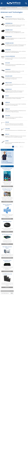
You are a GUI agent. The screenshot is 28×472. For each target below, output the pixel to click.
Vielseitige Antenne (7, 221)
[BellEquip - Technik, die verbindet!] (13, 3)
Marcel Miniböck (10, 156)
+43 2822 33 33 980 (4, 161)
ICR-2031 (7, 244)
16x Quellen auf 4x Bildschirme (7, 261)
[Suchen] (26, 3)
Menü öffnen (2, 3)
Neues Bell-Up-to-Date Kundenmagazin (7, 169)
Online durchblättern (7, 186)
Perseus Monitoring (7, 218)
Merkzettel (24, 7)
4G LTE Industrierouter (7, 234)
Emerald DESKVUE (7, 271)
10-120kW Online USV (7, 274)
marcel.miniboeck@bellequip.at (6, 162)
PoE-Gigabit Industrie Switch (7, 247)
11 (20, 146)
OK (11, 293)
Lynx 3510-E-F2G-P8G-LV (7, 257)
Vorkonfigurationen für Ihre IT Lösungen (7, 189)
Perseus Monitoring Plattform (7, 205)
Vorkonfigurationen (7, 201)
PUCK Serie (7, 231)
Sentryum (7, 287)
